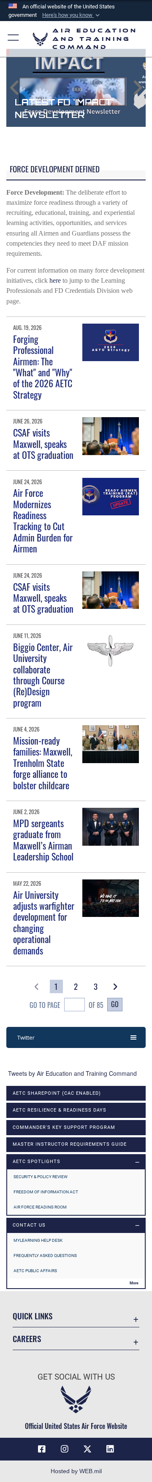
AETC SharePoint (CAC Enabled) (57, 1093)
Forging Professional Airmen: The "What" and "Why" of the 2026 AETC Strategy (42, 366)
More (134, 1283)
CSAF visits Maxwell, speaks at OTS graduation (43, 443)
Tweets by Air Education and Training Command (72, 1073)
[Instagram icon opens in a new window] (64, 1449)
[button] (71, 15)
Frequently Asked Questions (45, 1255)
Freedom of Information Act (46, 1192)
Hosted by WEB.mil (76, 1471)
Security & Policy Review (41, 1176)
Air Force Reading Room (40, 1207)
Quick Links (32, 1316)
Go (115, 1004)
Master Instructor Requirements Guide (70, 1144)
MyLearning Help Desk (38, 1240)
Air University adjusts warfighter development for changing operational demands (43, 922)
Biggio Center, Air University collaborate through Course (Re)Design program (43, 674)
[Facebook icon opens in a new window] (41, 1449)
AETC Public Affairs (35, 1270)
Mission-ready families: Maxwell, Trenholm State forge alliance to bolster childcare (42, 763)
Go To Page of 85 (66, 1005)
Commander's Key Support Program (64, 1127)
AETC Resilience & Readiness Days (59, 1110)
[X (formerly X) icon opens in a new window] (87, 1449)
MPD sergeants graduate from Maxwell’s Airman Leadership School (43, 839)
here (55, 280)
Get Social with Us (76, 1377)
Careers (27, 1338)
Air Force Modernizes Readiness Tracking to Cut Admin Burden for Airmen (43, 520)
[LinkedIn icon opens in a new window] (110, 1449)
